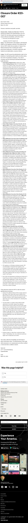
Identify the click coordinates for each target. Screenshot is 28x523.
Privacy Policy (4, 495)
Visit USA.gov (4, 520)
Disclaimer (3, 507)
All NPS (14, 429)
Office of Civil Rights (5, 513)
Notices (2, 499)
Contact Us (3, 402)
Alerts (5, 8)
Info (1, 8)
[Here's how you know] (14, 1)
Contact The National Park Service (8, 501)
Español (3, 411)
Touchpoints (5, 382)
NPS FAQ (2, 503)
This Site (14, 426)
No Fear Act (3, 505)
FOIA (2, 497)
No (5, 377)
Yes (5, 373)
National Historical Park (11, 5)
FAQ (2, 406)
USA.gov (2, 511)
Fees (17, 8)
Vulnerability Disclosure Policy (7, 509)
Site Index (3, 408)
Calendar (13, 8)
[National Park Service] (1, 5)
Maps (10, 8)
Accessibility (3, 493)
